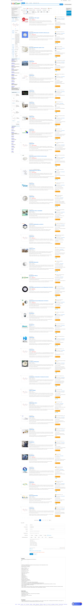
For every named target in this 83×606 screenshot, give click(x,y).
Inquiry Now (58, 55)
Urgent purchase (51, 537)
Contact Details (63, 18)
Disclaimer (31, 604)
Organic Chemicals (14, 11)
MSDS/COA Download (37, 169)
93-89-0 (17, 111)
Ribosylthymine (31, 313)
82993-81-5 (12, 77)
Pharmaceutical (14, 9)
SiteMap (34, 604)
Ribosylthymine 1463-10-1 (33, 275)
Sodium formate (13, 130)
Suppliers (44, 604)
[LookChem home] (16, 4)
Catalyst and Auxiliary (15, 15)
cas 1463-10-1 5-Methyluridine (34, 361)
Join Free (21, 0)
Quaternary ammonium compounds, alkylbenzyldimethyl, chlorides (15, 134)
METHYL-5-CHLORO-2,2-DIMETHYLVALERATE (14, 84)
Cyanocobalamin (13, 144)
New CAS (49, 604)
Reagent (13, 12)
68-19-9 (12, 143)
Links (24, 604)
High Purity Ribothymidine (33, 495)
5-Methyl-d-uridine (32, 248)
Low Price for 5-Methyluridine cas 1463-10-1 (36, 224)
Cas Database (53, 604)
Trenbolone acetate (13, 139)
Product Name (65, 604)
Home (61, 0)
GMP (39, 537)
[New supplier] (32, 13)
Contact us (22, 604)
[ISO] (55, 20)
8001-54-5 (12, 132)
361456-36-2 (13, 65)
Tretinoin (12, 149)
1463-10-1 (16, 18)
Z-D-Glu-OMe (13, 81)
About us (16, 604)
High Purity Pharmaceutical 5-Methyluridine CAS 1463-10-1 (38, 300)
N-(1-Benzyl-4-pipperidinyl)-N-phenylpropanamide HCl (15, 70)
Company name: (26, 533)
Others (13, 10)
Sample (31, 537)
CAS (47, 604)
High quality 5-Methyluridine (33, 262)
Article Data (56, 604)
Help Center (27, 604)
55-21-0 (17, 117)
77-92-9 (12, 151)
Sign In (19, 0)
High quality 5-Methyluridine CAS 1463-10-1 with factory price (39, 32)
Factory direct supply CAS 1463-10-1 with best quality (38, 156)
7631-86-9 (12, 146)
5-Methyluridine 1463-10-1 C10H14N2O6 (35, 210)
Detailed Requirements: (25, 537)
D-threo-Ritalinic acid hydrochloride (13, 78)
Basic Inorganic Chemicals (15, 14)
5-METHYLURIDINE (32, 390)
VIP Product (41, 604)
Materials (13, 13)
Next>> (50, 520)
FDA (42, 537)
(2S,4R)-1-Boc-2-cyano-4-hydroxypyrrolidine (14, 61)
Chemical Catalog (61, 604)
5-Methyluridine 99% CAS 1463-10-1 (35, 170)
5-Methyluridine (31, 61)
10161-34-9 (12, 138)
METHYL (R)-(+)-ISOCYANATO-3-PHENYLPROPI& (15, 66)
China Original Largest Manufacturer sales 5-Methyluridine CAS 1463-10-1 (41, 287)
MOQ (35, 537)
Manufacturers (37, 604)
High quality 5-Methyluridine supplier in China (36, 47)
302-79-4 (12, 148)
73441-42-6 (12, 83)
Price (45, 537)
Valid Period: (26, 535)
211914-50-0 (13, 86)
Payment (19, 604)
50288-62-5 (12, 74)
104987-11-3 (13, 127)
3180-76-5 (17, 94)
